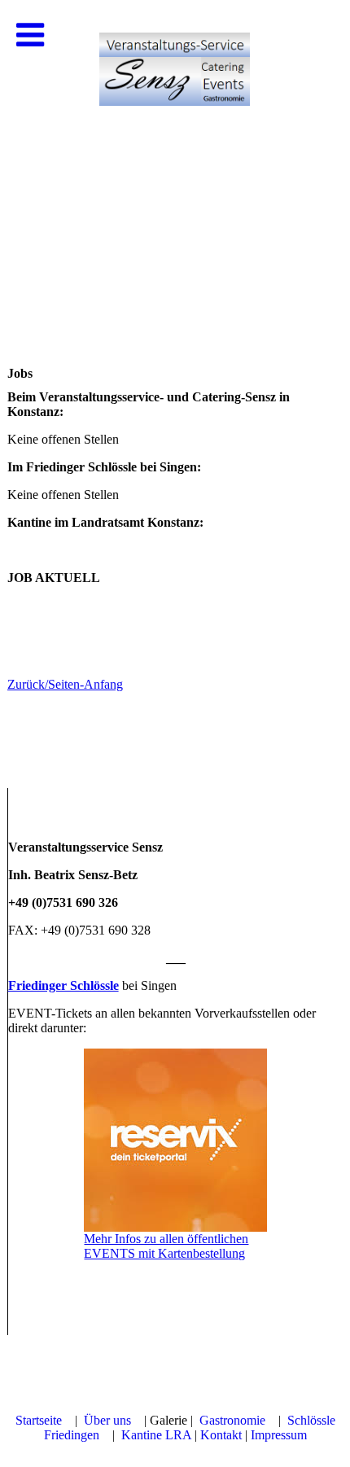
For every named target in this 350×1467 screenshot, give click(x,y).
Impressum (279, 1435)
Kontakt (221, 1435)
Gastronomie (232, 1420)
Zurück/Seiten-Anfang (65, 684)
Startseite (38, 1420)
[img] (175, 163)
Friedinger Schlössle (63, 985)
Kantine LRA (156, 1435)
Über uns (107, 1420)
